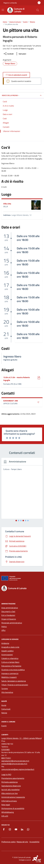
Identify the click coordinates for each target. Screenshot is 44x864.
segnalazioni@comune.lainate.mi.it (15, 760)
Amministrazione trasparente (13, 797)
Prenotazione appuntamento (12, 778)
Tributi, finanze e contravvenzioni (14, 684)
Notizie (4, 712)
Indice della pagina (10, 95)
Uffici (3, 630)
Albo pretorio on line (9, 793)
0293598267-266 (10, 400)
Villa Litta (7, 203)
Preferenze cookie (8, 841)
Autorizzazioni (7, 654)
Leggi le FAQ (6, 774)
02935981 (5, 749)
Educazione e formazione (11, 665)
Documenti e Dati (8, 611)
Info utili (4, 816)
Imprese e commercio (9, 673)
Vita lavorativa (7, 692)
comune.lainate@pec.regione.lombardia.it (17, 769)
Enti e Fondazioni (8, 615)
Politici (4, 626)
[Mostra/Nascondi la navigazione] (2, 9)
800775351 (6, 758)
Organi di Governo (8, 619)
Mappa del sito (22, 841)
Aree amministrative (9, 607)
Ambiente (5, 643)
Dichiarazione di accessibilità (12, 808)
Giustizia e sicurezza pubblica (13, 669)
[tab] (16, 520)
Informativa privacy (9, 800)
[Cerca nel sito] (37, 10)
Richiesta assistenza (9, 782)
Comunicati (5, 709)
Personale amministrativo (11, 622)
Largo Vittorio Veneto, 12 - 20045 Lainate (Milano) (21, 738)
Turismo (4, 688)
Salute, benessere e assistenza (13, 681)
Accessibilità (34, 841)
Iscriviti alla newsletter (10, 789)
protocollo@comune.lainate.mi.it (14, 763)
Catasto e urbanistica (9, 658)
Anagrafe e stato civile (10, 647)
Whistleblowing (7, 812)
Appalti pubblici (7, 650)
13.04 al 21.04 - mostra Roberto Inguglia (16, 379)
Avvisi (3, 705)
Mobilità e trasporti (9, 677)
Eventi (4, 725)
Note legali (5, 804)
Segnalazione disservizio (11, 785)
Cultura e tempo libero (10, 662)
